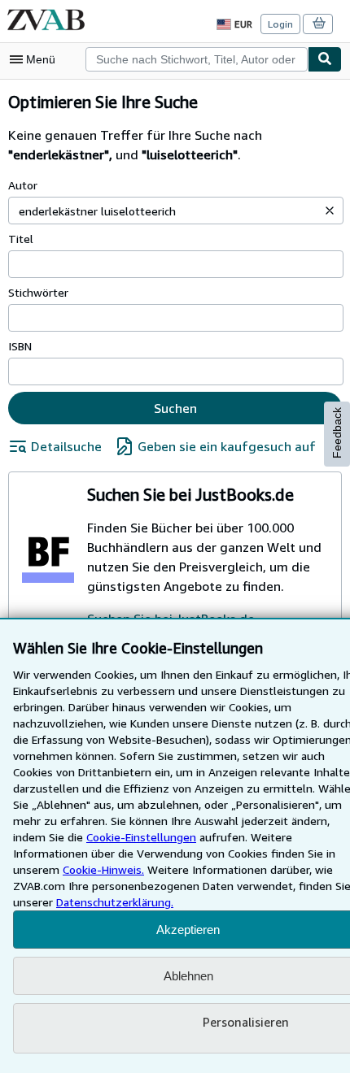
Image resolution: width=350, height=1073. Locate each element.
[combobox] (196, 59)
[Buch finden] (324, 59)
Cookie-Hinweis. (103, 869)
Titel (20, 238)
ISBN (20, 346)
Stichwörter (38, 292)
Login (280, 24)
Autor (22, 185)
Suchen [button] (175, 408)
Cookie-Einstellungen (141, 837)
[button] (330, 211)
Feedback (336, 432)
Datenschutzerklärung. (114, 902)
